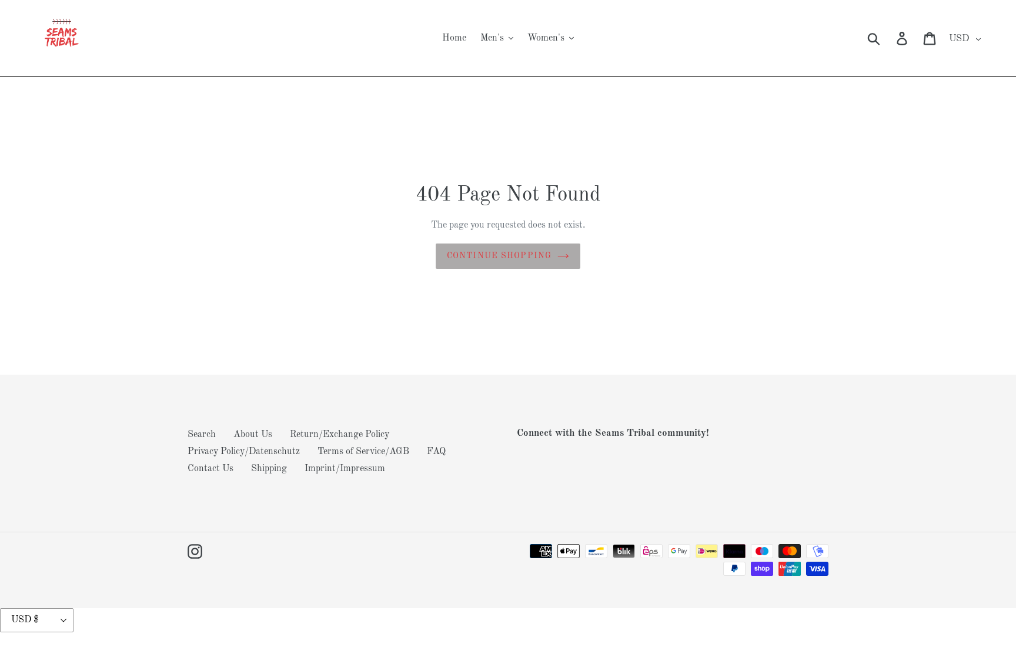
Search (202, 434)
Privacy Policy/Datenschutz (244, 451)
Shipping (269, 468)
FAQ (436, 451)
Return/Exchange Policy (339, 434)
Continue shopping (499, 256)
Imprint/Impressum (345, 468)
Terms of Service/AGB (363, 451)
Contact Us (210, 468)
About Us (252, 434)
